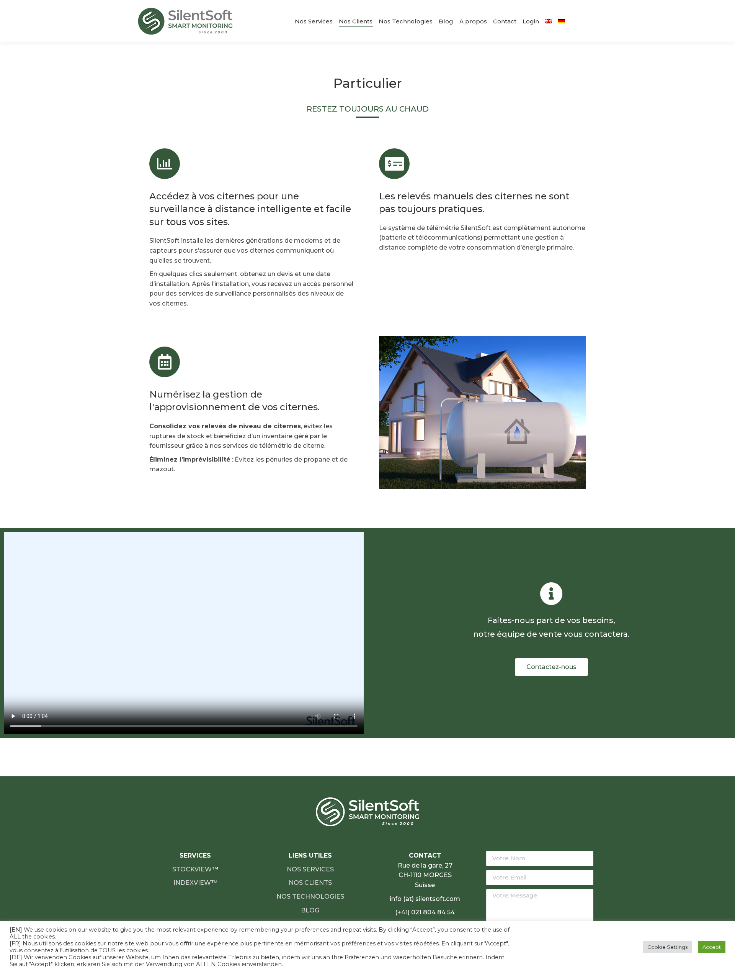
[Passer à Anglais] (549, 21)
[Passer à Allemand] (562, 21)
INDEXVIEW (192, 882)
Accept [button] (711, 947)
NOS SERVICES (310, 869)
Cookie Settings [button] (667, 947)
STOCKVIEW (192, 869)
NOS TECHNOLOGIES (310, 896)
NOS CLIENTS (310, 882)
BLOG (310, 910)
